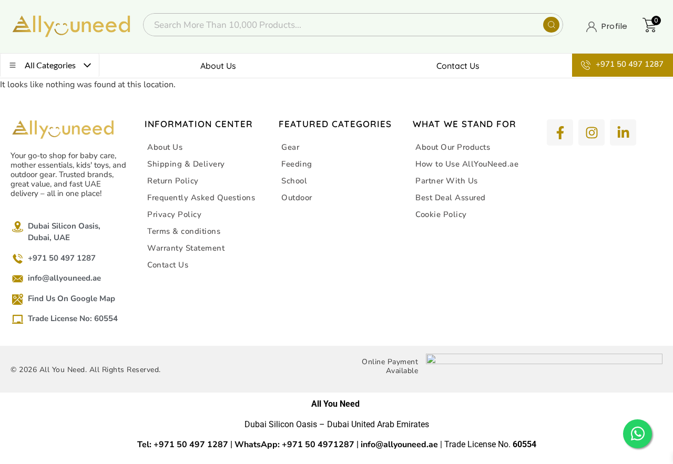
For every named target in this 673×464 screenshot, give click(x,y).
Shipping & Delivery (186, 164)
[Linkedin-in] (623, 132)
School (294, 181)
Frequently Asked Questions (201, 197)
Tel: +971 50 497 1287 (182, 444)
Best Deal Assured (450, 197)
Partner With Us (446, 181)
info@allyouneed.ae (399, 444)
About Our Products (452, 147)
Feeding (296, 164)
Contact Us (458, 65)
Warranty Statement (186, 248)
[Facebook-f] (560, 132)
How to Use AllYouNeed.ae (466, 164)
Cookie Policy (441, 214)
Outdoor (296, 197)
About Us (218, 65)
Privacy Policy (174, 214)
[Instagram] (591, 132)
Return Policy (173, 181)
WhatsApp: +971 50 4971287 (294, 444)
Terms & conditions (183, 231)
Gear (290, 147)
